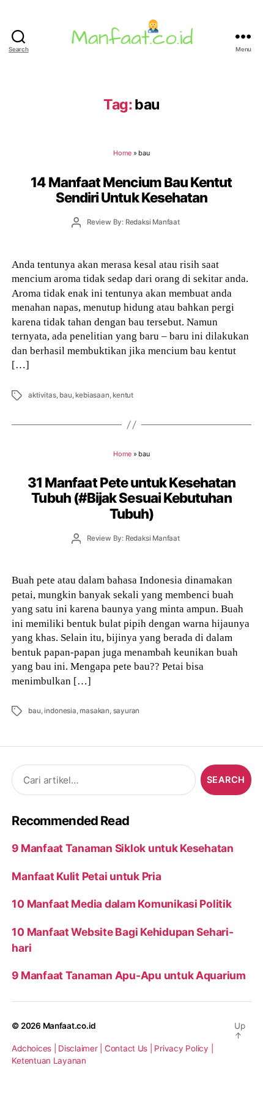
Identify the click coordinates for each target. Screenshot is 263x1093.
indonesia (60, 710)
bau (65, 395)
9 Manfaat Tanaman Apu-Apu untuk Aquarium (129, 975)
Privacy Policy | (183, 1048)
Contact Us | (130, 1048)
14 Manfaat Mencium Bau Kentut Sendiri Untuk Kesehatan (131, 190)
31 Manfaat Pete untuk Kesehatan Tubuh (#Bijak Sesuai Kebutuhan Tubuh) (131, 498)
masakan (94, 710)
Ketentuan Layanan (49, 1060)
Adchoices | (35, 1048)
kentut (123, 395)
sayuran (126, 710)
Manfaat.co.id (70, 1026)
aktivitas (42, 395)
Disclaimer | (81, 1048)
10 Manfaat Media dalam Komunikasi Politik (121, 903)
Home (122, 153)
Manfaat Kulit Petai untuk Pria (86, 876)
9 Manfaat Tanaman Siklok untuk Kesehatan (123, 848)
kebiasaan (92, 395)
